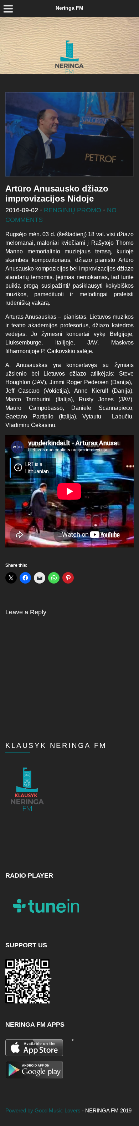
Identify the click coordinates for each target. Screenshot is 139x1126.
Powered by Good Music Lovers (43, 1110)
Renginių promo (72, 210)
